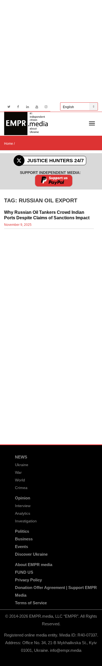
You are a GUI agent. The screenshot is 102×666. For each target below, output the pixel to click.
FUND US (24, 572)
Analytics (22, 513)
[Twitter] (8, 106)
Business (24, 539)
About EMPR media (33, 564)
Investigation (26, 521)
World (20, 480)
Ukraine (21, 465)
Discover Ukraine (31, 554)
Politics (22, 531)
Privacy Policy (28, 580)
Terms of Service (31, 602)
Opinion (22, 498)
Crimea (21, 488)
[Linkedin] (27, 106)
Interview (22, 506)
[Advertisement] (51, 51)
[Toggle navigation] (92, 123)
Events (21, 546)
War (18, 472)
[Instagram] (45, 106)
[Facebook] (18, 106)
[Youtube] (36, 106)
